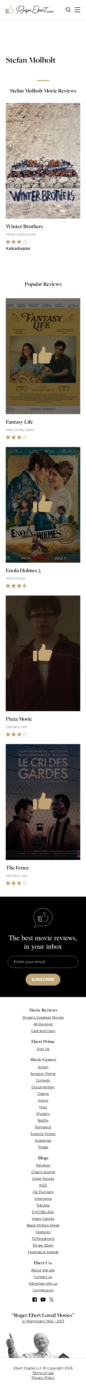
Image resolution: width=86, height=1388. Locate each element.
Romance (43, 1127)
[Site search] (68, 9)
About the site (43, 1270)
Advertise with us (43, 1283)
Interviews (43, 1199)
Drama (43, 1094)
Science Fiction (43, 1134)
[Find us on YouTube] (43, 1299)
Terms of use (43, 1373)
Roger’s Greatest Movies (43, 1017)
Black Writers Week (43, 1225)
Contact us (43, 1277)
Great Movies (43, 1179)
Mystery (43, 1114)
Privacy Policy (43, 1378)
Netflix (43, 1120)
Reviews (43, 1165)
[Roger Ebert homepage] (30, 10)
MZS (43, 1185)
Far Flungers (43, 1192)
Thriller (43, 1147)
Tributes (43, 1205)
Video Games (43, 1219)
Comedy (43, 1080)
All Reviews (43, 1024)
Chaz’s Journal (43, 1172)
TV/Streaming (43, 1239)
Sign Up (43, 1049)
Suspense (43, 1140)
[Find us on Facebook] (34, 1299)
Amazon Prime (43, 1074)
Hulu (43, 1107)
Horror (43, 1100)
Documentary (43, 1087)
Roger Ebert (43, 1245)
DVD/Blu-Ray (43, 1212)
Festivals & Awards (43, 1252)
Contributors (43, 1290)
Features (43, 1232)
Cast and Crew (43, 1031)
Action (43, 1067)
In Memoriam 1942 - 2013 (43, 1321)
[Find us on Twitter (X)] (51, 1299)
